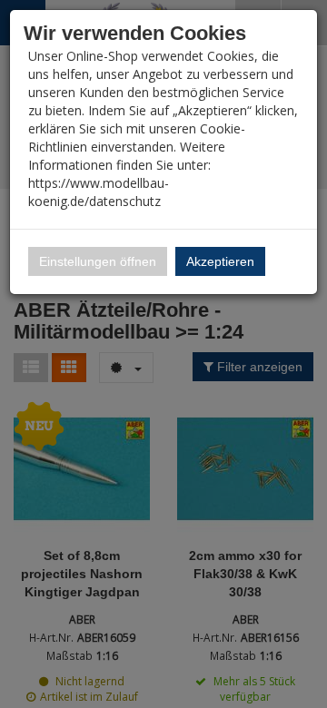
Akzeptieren (220, 261)
